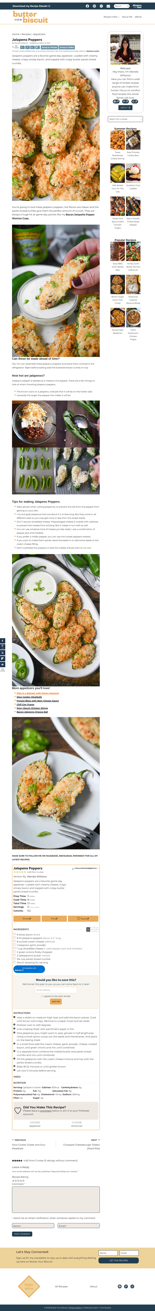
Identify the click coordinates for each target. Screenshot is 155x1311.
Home (15, 34)
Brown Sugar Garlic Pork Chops (117, 300)
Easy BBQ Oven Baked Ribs (118, 266)
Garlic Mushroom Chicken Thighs (133, 335)
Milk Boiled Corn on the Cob (118, 188)
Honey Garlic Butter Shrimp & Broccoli (133, 266)
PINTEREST (79, 856)
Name (17, 1226)
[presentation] (117, 140)
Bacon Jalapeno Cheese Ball (32, 712)
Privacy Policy (75, 1308)
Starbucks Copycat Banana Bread (133, 300)
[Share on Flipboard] (37, 47)
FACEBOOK (52, 856)
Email (63, 1226)
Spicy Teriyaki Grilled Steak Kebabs (133, 221)
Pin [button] (53, 918)
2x (92, 929)
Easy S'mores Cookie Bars (133, 154)
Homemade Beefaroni (117, 331)
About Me (127, 17)
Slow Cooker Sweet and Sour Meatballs (29, 1144)
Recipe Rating (20, 1177)
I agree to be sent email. (57, 996)
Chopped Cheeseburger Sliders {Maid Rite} (81, 1144)
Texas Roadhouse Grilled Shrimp (118, 155)
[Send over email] (2, 664)
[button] (14, 872)
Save (83, 918)
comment (46, 1110)
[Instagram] (101, 6)
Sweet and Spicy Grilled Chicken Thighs (118, 223)
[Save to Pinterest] (27, 47)
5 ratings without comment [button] (61, 1160)
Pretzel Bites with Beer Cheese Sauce (38, 700)
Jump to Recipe (49, 47)
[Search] (141, 119)
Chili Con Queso (25, 704)
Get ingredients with (29, 968)
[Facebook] (87, 6)
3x (96, 929)
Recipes (26, 34)
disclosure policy (92, 51)
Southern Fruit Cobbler (133, 187)
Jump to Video (67, 47)
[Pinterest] (94, 6)
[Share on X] (32, 47)
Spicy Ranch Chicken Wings (32, 708)
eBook (138, 17)
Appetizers (39, 34)
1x (88, 929)
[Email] (108, 6)
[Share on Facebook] (22, 47)
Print (25, 918)
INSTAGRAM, (66, 856)
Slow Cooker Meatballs (29, 697)
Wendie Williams (21, 43)
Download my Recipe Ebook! (30, 6)
